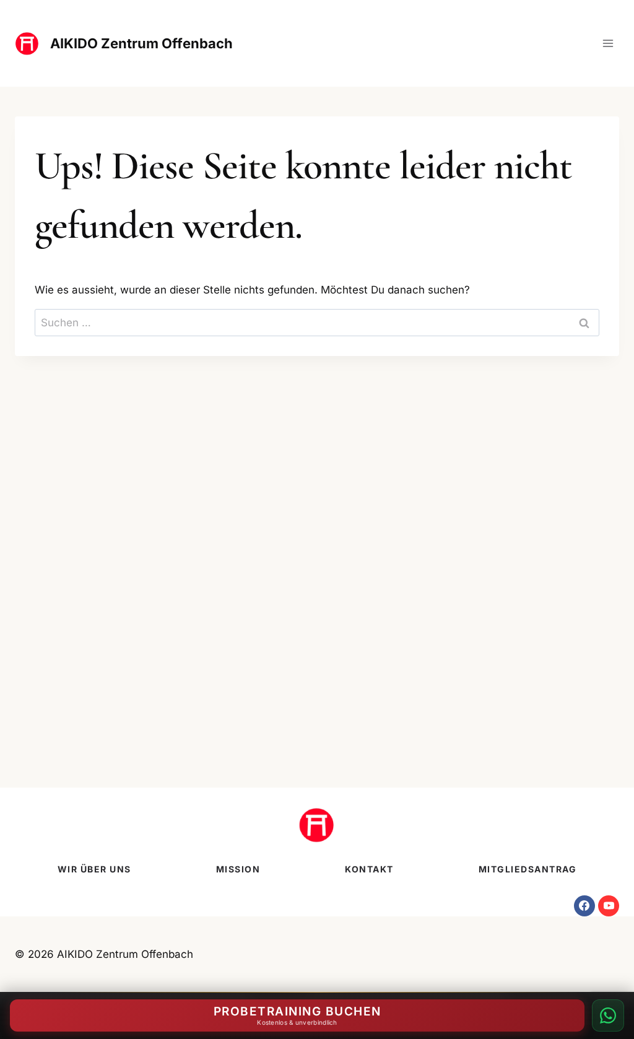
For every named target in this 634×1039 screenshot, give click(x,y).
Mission (238, 869)
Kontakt (369, 869)
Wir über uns (94, 869)
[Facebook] (584, 905)
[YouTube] (608, 905)
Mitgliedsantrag (528, 869)
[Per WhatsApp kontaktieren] (608, 1015)
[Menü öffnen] (607, 43)
